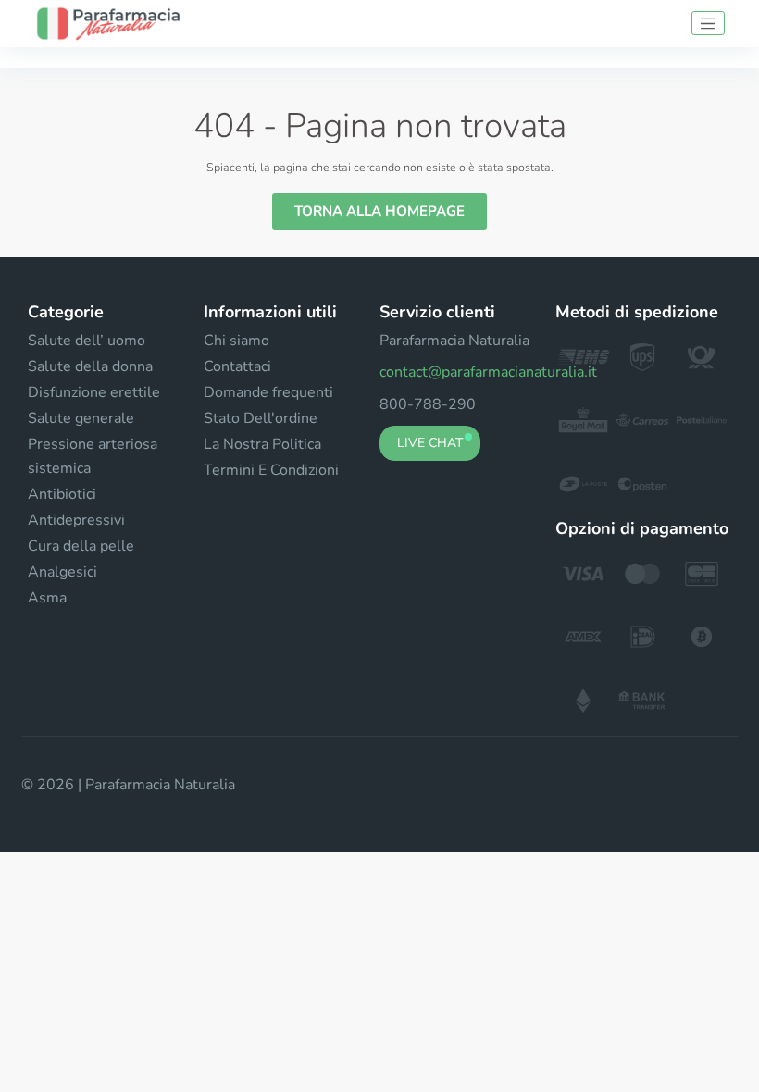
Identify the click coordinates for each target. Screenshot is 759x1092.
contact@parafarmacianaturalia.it (488, 372)
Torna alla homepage (379, 211)
